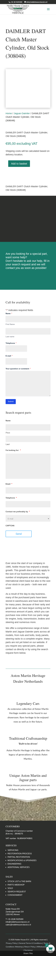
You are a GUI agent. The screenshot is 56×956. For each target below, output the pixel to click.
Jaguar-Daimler (22, 113)
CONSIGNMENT (15, 895)
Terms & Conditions (28, 219)
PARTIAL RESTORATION (19, 857)
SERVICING (13, 850)
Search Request (28, 276)
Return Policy (30, 947)
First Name (10, 324)
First (8, 433)
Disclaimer (28, 228)
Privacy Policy (11, 943)
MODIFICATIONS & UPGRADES (22, 860)
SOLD (10, 888)
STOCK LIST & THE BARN (19, 881)
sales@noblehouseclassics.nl (18, 924)
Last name (10, 336)
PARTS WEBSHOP (16, 885)
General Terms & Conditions (30, 943)
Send (19, 533)
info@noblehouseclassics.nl (17, 922)
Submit (11, 401)
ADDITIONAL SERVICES (19, 867)
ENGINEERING (14, 864)
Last (8, 444)
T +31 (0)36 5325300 (14, 919)
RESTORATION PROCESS (20, 853)
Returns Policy (28, 209)
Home (9, 113)
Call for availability (18, 174)
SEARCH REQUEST (17, 891)
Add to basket (19, 163)
